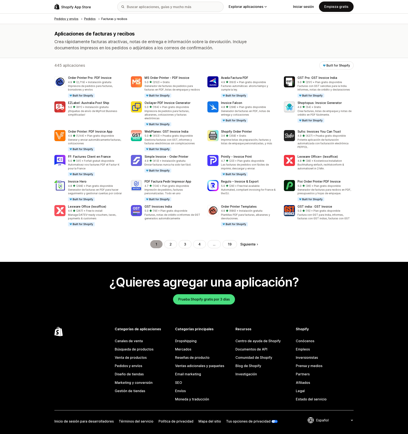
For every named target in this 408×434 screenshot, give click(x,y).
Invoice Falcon (231, 103)
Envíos (180, 391)
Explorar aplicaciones (246, 6)
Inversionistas (307, 357)
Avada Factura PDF (234, 77)
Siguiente (248, 244)
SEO (178, 382)
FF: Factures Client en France (89, 156)
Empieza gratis (336, 6)
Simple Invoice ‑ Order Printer (166, 156)
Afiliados (303, 382)
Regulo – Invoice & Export (240, 181)
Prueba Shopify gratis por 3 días (204, 299)
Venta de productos (131, 357)
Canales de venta (129, 341)
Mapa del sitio (209, 421)
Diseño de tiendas (129, 374)
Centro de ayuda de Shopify (258, 341)
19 (230, 244)
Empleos (303, 349)
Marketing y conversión (134, 382)
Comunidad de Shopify (253, 357)
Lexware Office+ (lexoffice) (318, 156)
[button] (89, 87)
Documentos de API (251, 349)
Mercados (183, 349)
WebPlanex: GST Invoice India (166, 131)
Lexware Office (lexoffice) (87, 206)
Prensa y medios (309, 366)
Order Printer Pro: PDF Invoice (90, 77)
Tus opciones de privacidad (248, 421)
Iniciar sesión (303, 6)
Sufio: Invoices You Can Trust (319, 131)
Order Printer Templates (239, 206)
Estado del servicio (311, 399)
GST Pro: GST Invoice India (317, 77)
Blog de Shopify (248, 366)
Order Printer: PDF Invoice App (90, 131)
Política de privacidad (176, 421)
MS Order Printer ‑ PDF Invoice (166, 77)
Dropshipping (186, 341)
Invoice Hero (77, 181)
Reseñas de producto (192, 357)
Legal (300, 391)
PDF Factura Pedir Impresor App (167, 181)
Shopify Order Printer (236, 131)
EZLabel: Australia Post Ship (88, 103)
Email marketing (188, 374)
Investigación (246, 374)
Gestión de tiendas (130, 391)
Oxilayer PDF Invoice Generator (167, 103)
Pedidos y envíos (128, 366)
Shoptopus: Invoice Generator (320, 103)
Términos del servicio (136, 421)
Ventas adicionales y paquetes (199, 366)
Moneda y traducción (192, 399)
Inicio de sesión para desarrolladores (84, 421)
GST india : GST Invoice (315, 206)
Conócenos (305, 341)
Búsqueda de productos (134, 349)
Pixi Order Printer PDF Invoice (319, 181)
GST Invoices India (158, 206)
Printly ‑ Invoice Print (236, 156)
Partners (303, 374)
